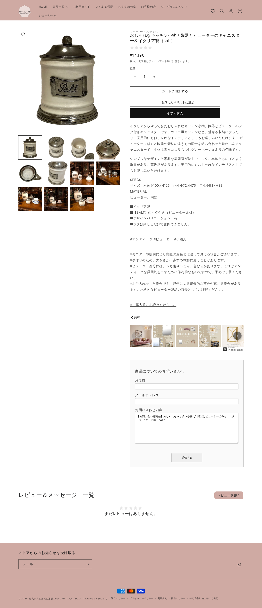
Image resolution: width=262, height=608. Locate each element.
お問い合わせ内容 (148, 410)
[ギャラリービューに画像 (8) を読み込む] (108, 173)
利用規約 (162, 598)
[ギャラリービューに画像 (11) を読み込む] (82, 199)
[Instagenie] (233, 351)
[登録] (87, 564)
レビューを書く (228, 495)
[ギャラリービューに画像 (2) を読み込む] (56, 147)
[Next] (237, 336)
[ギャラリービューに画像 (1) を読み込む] (30, 147)
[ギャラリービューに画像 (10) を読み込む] (56, 199)
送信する (187, 457)
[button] (60, 6)
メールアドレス (147, 395)
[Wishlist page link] (213, 11)
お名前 (140, 380)
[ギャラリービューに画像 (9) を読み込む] (30, 199)
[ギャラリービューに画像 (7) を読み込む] (82, 173)
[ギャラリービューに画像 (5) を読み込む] (30, 173)
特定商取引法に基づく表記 (204, 598)
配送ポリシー (178, 598)
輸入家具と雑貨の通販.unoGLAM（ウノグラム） (55, 598)
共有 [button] (137, 317)
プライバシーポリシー (142, 598)
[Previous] (136, 336)
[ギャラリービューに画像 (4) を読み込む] (108, 147)
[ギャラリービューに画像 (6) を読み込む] (56, 173)
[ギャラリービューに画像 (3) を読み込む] (82, 147)
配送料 (142, 61)
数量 (133, 68)
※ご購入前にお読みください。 (153, 305)
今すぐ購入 (175, 113)
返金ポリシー (118, 598)
